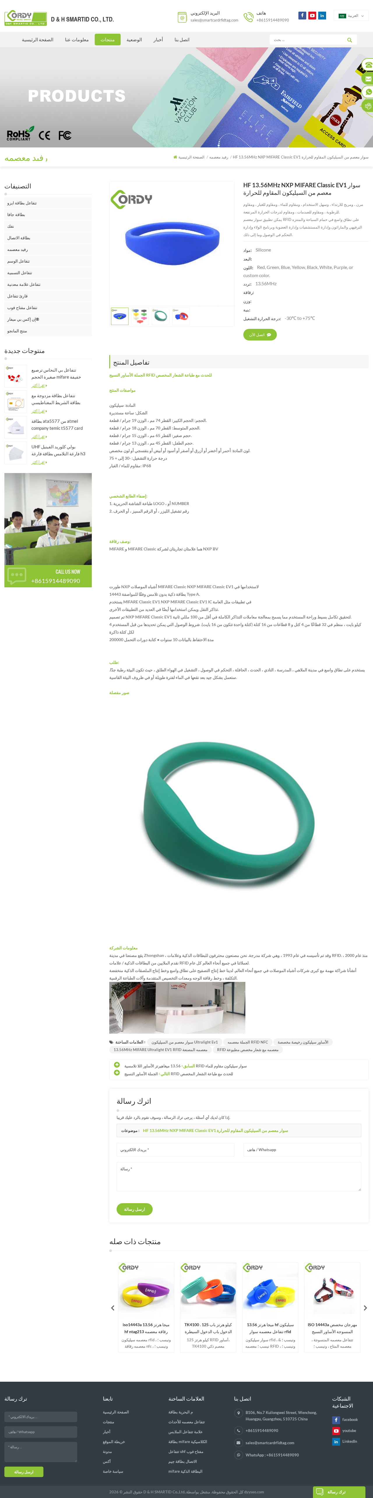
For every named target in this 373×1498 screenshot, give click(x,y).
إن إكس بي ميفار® (23, 319)
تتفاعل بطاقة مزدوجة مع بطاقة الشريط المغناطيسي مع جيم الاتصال (55, 399)
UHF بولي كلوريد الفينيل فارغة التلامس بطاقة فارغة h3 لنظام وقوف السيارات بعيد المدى (58, 450)
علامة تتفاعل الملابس (185, 1431)
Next (365, 1307)
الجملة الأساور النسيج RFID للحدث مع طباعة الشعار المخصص (178, 1073)
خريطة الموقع (114, 1441)
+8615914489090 (272, 20)
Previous (112, 1307)
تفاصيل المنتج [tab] (131, 361)
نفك (10, 226)
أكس (107, 1461)
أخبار (158, 39)
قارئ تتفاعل (17, 295)
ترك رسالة (337, 1491)
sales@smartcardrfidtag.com (214, 20)
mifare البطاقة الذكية (185, 1471)
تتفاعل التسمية (19, 272)
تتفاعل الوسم (18, 260)
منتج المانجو (17, 330)
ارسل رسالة (134, 1209)
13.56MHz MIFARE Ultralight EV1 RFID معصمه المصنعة (160, 1049)
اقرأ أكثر (38, 385)
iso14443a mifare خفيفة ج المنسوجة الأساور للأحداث (344, 1328)
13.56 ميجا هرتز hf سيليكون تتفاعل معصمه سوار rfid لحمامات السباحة (220, 1328)
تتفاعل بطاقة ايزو (22, 202)
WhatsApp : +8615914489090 (272, 1455)
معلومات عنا (77, 39)
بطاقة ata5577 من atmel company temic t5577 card (57, 424)
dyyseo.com (254, 1492)
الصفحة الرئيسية (37, 39)
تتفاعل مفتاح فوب (22, 307)
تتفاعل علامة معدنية (24, 284)
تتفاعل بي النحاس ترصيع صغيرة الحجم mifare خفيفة (56, 373)
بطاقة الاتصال (18, 237)
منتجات (108, 39)
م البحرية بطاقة (180, 1412)
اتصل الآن (257, 334)
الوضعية (134, 39)
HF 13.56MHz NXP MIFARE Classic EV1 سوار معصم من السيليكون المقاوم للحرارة (215, 1130)
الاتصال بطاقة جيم (182, 1461)
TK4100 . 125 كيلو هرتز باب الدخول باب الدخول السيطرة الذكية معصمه (158, 1328)
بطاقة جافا (16, 214)
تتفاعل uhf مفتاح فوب (185, 1451)
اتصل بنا (182, 39)
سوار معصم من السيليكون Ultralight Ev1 (185, 1042)
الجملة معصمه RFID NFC (248, 1042)
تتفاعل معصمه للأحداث (186, 1421)
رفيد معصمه (17, 249)
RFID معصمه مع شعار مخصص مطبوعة (248, 1049)
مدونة (107, 1451)
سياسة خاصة (113, 1471)
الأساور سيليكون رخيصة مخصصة (303, 1042)
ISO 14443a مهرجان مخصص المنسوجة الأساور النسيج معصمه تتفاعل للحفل (282, 1328)
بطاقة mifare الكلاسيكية (187, 1441)
